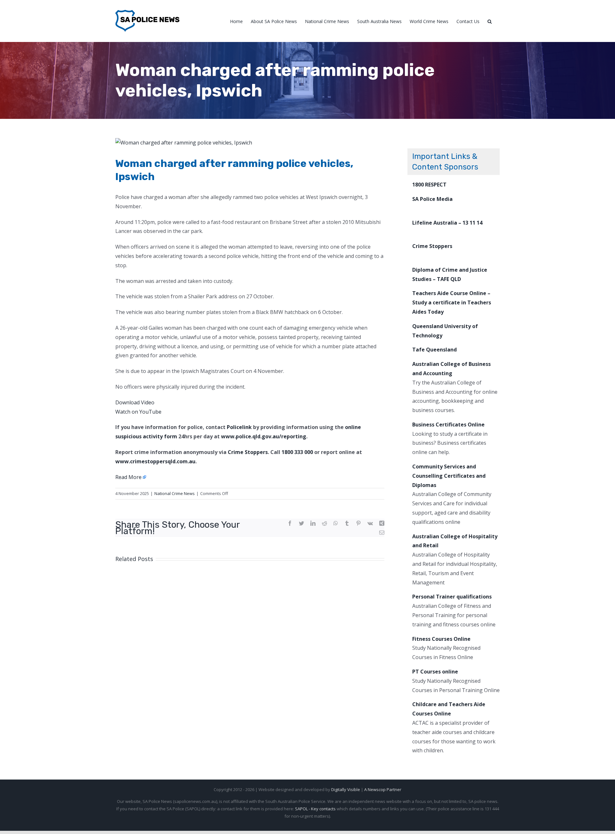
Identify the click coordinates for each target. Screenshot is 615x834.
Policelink (239, 427)
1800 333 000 (297, 452)
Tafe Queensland (434, 349)
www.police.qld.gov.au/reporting (263, 436)
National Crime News (174, 493)
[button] (490, 21)
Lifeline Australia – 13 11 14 (447, 222)
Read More (128, 477)
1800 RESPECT (429, 184)
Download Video (134, 402)
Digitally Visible (345, 789)
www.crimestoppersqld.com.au (155, 461)
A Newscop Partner (382, 789)
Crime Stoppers (248, 452)
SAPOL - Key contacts (315, 809)
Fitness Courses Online (441, 638)
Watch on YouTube (138, 411)
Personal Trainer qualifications (452, 596)
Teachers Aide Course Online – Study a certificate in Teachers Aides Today (451, 302)
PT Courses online (435, 671)
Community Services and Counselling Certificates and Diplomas (449, 476)
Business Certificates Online (448, 424)
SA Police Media (432, 198)
